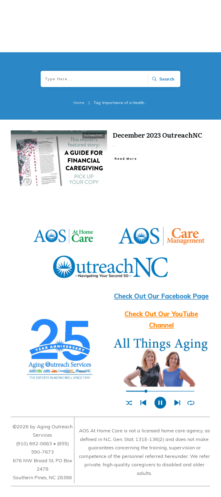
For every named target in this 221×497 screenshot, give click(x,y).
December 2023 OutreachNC (157, 135)
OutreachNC (93, 135)
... (113, 144)
